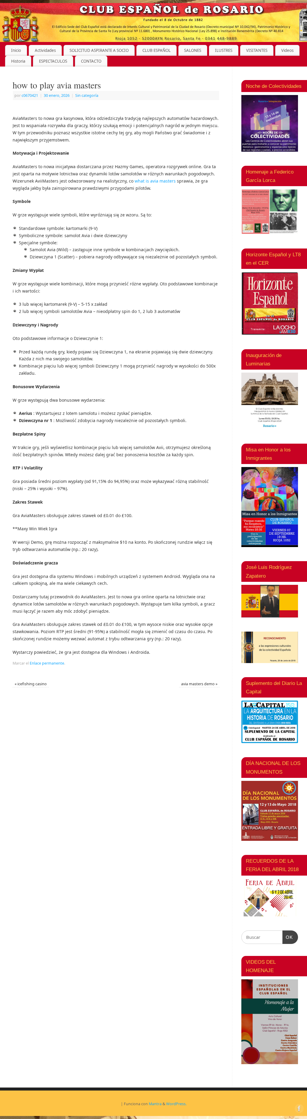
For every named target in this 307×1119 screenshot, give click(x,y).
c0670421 (30, 95)
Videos (287, 50)
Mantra (155, 1103)
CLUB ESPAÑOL (156, 50)
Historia (18, 61)
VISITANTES (256, 50)
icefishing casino (31, 683)
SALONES (192, 50)
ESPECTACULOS (53, 61)
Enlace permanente (47, 663)
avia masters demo (199, 683)
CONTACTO (91, 61)
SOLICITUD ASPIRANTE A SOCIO (99, 50)
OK (287, 937)
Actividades (45, 50)
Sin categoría (86, 95)
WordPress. (176, 1103)
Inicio (16, 50)
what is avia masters (155, 181)
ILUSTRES (223, 50)
